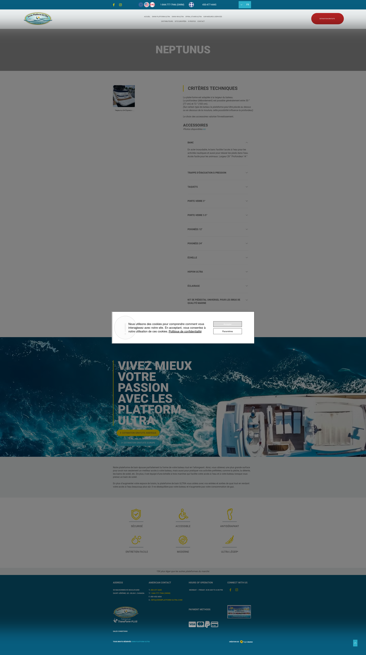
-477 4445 (158, 590)
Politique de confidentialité (185, 331)
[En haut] (355, 643)
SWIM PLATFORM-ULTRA (141, 642)
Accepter (228, 324)
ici (204, 129)
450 (152, 590)
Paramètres (227, 331)
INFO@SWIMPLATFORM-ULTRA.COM (166, 600)
